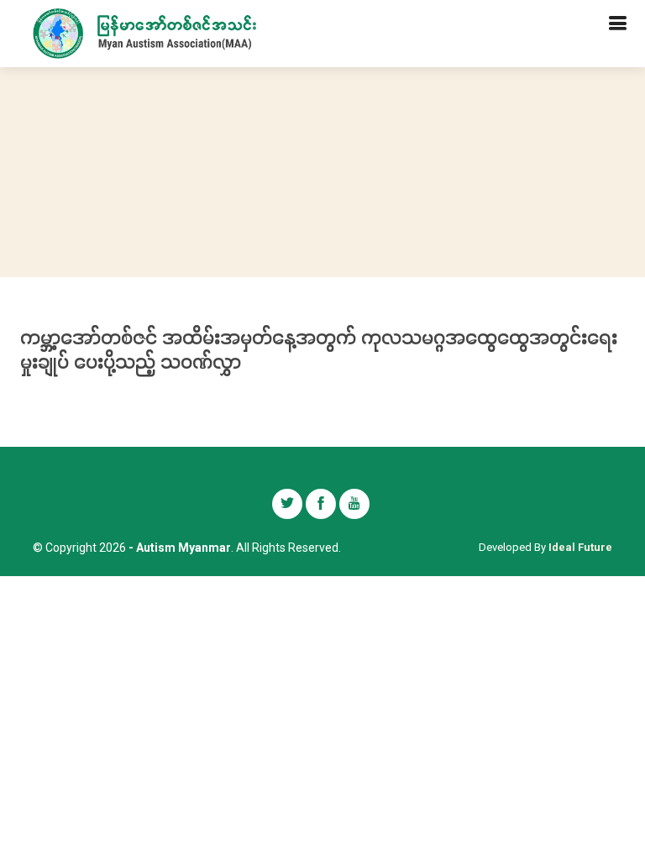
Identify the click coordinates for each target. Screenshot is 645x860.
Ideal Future (580, 547)
